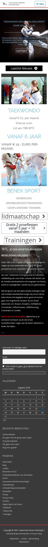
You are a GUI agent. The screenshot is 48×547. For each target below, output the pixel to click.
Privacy (5, 494)
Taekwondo (24, 110)
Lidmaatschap (8, 484)
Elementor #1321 (10, 471)
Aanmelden (7, 462)
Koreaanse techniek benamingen (16, 481)
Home (5, 478)
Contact (24, 538)
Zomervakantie (9, 434)
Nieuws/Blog (34, 538)
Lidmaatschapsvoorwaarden (14, 488)
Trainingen (7, 514)
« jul (4, 420)
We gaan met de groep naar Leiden (17, 437)
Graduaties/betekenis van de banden (18, 475)
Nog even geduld (10, 447)
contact (5, 468)
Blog (4, 465)
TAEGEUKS (7, 507)
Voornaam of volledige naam (15, 347)
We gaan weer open (11, 444)
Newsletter (7, 491)
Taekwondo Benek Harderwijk (17, 4)
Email (5, 357)
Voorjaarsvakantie (10, 441)
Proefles (6, 501)
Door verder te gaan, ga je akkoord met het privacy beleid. (22, 367)
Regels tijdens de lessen (12, 504)
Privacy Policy (36, 533)
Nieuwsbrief (24, 542)
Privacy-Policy (8, 498)
